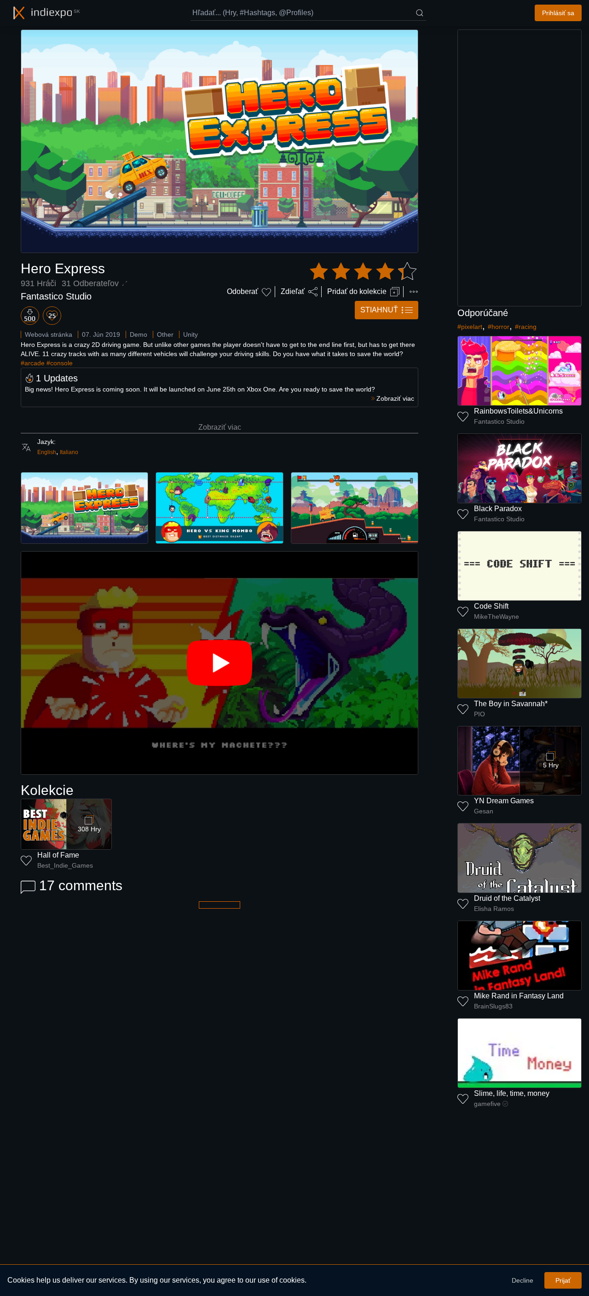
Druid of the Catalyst (507, 898)
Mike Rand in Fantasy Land (519, 996)
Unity (190, 334)
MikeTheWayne (496, 616)
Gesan (483, 811)
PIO (479, 714)
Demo (138, 334)
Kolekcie (47, 790)
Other (165, 334)
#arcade (33, 363)
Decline (522, 1280)
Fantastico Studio (56, 296)
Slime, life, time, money (511, 1093)
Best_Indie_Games (65, 865)
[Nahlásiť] (413, 291)
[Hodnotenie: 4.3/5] (363, 271)
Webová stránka (48, 334)
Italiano (69, 452)
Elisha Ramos (494, 908)
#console (59, 363)
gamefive (487, 1103)
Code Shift (491, 606)
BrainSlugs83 (493, 1006)
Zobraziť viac (219, 427)
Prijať (563, 1280)
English (46, 452)
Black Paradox (498, 509)
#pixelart (469, 326)
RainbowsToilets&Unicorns (518, 411)
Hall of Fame (58, 855)
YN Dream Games (504, 801)
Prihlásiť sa (558, 13)
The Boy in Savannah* (511, 704)
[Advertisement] (519, 168)
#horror (498, 326)
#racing (526, 326)
